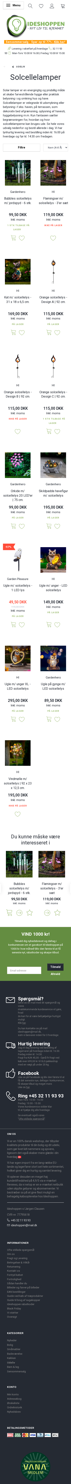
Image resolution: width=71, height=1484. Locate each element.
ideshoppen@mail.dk (24, 1225)
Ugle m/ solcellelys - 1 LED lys (17, 588)
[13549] (49, 332)
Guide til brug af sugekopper (23, 1300)
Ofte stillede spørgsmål (31, 1119)
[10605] (13, 625)
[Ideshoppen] (35, 26)
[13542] (13, 238)
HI (53, 192)
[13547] (13, 719)
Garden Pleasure (17, 579)
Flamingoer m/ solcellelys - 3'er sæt (53, 201)
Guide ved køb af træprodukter (25, 1295)
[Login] (52, 5)
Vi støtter (12, 1312)
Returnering (13, 1266)
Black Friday (14, 1308)
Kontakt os (13, 1270)
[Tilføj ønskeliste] (22, 238)
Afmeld (55, 974)
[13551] (49, 431)
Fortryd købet (15, 1274)
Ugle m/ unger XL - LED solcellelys (18, 686)
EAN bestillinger (16, 1291)
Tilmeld (55, 966)
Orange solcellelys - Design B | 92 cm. (18, 394)
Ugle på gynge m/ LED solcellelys (53, 686)
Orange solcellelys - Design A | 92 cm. (53, 300)
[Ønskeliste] (41, 5)
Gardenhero (17, 192)
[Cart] (63, 5)
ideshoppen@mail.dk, (29, 1031)
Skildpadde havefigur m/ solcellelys (53, 493)
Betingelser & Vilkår (18, 1262)
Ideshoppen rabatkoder (20, 1304)
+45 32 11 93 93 (21, 1220)
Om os (11, 1254)
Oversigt (12, 1316)
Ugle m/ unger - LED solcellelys (53, 588)
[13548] (49, 719)
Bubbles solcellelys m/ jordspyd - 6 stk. (18, 201)
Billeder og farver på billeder (23, 1287)
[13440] (49, 526)
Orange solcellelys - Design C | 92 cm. (53, 394)
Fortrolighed (14, 1279)
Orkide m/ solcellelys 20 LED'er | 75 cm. (18, 495)
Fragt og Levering (17, 1258)
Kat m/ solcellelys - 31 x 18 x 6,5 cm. (17, 300)
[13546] (13, 332)
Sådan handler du (17, 1283)
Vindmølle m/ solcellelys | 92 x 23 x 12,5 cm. (18, 783)
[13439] (49, 625)
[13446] (13, 526)
